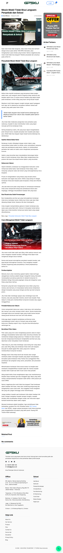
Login (50, 3)
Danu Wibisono (6, 15)
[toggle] (7, 3)
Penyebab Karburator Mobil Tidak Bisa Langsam (23, 216)
